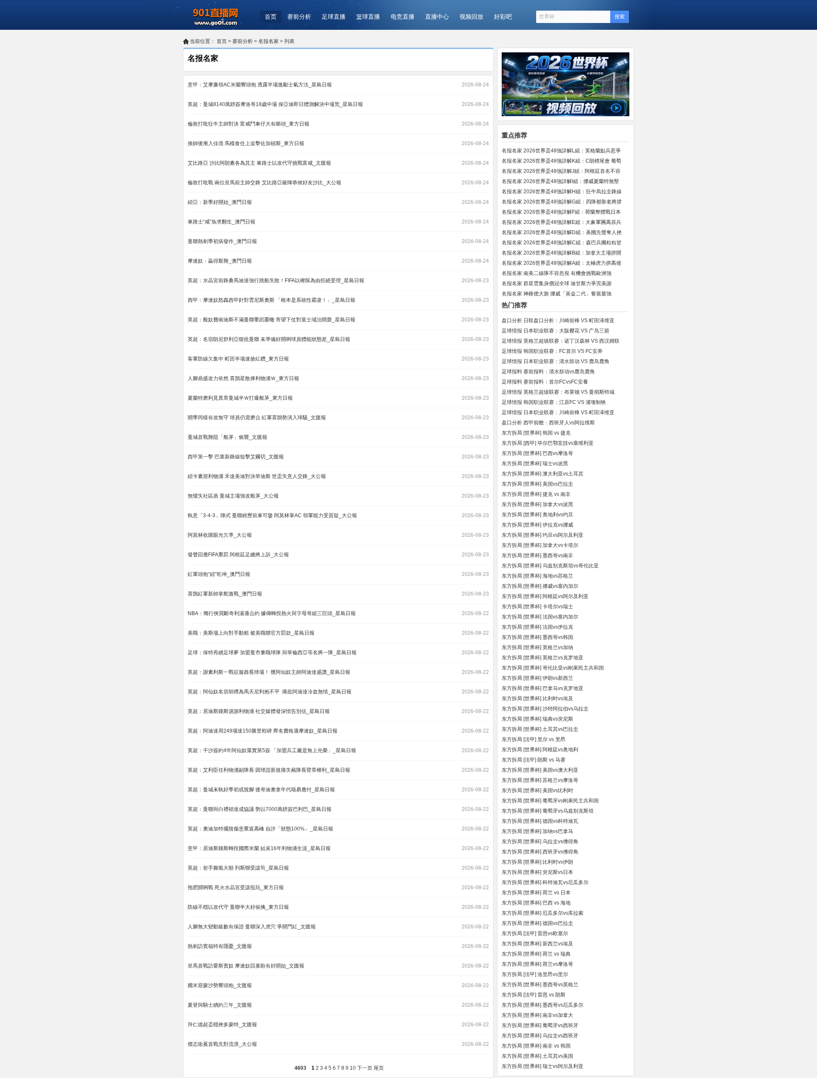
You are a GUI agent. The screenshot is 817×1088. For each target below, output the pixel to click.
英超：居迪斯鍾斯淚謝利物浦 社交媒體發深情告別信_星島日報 (259, 711)
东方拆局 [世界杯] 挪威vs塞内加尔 (540, 586)
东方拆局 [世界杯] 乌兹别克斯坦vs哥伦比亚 (550, 566)
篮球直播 (368, 16)
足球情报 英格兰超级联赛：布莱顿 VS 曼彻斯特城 (558, 392)
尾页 (379, 1068)
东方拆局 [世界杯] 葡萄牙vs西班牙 (540, 1025)
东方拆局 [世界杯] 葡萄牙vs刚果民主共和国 (550, 801)
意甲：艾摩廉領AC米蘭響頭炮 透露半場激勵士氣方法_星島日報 (260, 85)
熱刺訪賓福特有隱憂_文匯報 (220, 946)
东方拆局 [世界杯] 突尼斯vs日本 (537, 872)
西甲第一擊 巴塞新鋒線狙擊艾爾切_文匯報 (236, 457)
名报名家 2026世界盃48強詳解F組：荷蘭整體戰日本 (561, 212)
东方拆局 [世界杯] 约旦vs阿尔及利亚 (542, 535)
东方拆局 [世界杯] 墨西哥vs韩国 (537, 637)
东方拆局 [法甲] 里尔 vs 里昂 (534, 739)
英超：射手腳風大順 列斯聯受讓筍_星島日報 (238, 868)
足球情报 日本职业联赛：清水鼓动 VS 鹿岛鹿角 (555, 361)
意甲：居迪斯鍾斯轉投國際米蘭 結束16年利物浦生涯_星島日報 (259, 848)
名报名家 (268, 41)
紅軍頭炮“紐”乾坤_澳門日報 (219, 574)
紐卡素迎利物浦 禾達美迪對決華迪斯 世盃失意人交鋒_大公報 (257, 476)
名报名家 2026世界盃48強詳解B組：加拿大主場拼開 (561, 253)
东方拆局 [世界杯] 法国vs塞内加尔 (540, 617)
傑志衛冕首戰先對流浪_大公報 (222, 1044)
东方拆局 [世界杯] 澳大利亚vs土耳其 (542, 474)
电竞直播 (402, 16)
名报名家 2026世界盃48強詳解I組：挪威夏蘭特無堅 (560, 181)
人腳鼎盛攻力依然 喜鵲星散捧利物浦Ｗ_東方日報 (243, 378)
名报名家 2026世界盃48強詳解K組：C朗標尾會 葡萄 (561, 161)
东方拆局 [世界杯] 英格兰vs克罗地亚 (542, 658)
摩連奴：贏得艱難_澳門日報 (220, 261)
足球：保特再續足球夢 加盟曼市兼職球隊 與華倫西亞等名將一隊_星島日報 (272, 653)
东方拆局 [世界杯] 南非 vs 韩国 (536, 1046)
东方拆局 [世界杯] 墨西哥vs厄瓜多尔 (542, 1005)
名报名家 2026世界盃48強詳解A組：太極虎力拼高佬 (561, 263)
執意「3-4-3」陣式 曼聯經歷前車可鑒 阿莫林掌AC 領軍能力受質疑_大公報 (272, 515)
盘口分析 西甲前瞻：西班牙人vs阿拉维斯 (548, 423)
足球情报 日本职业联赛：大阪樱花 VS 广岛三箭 (555, 331)
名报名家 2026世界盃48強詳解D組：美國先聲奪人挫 (562, 232)
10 (353, 1068)
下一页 (364, 1068)
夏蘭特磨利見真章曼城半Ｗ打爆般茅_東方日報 (240, 398)
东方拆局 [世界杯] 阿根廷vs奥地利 (540, 750)
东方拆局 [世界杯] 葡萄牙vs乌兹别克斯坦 (548, 811)
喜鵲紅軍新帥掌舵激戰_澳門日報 (225, 594)
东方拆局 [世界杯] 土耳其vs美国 (537, 1056)
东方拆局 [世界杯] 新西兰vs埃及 (537, 944)
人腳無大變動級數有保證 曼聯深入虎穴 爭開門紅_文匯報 (252, 927)
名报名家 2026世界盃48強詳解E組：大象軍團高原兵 (561, 222)
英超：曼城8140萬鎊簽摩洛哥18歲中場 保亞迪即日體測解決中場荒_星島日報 (275, 104)
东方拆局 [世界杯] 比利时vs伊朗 (537, 862)
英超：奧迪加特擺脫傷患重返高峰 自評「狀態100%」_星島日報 (260, 829)
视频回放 (471, 16)
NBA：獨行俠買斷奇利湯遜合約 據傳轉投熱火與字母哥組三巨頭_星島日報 (272, 613)
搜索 (619, 17)
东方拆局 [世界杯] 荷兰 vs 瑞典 (536, 954)
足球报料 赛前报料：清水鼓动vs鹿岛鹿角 (548, 372)
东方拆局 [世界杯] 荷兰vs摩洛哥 (537, 964)
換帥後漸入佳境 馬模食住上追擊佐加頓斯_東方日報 (246, 143)
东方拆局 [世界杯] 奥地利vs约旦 (537, 515)
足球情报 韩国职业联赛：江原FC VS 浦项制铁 (554, 402)
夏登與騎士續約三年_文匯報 (220, 1005)
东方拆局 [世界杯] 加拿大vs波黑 (537, 504)
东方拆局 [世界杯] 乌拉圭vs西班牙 (540, 1036)
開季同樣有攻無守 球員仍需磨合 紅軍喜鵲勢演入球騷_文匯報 (257, 418)
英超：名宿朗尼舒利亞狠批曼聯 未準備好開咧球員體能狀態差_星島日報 (269, 339)
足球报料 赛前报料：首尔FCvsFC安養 (545, 382)
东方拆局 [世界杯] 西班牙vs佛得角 (540, 852)
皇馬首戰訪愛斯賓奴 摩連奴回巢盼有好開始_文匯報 (246, 966)
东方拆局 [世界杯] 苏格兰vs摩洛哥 (540, 780)
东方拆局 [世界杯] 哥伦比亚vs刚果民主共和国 (553, 668)
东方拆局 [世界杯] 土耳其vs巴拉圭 (540, 729)
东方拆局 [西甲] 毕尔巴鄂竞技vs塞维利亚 (548, 443)
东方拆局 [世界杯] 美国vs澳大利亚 (540, 770)
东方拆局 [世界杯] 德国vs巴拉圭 (537, 923)
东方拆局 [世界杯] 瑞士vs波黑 (535, 464)
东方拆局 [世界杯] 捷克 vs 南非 (536, 494)
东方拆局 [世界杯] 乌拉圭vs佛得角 (540, 842)
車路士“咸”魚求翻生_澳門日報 (221, 222)
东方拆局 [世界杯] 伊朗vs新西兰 (537, 678)
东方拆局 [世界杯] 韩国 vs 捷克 (536, 433)
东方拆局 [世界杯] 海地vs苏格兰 (537, 576)
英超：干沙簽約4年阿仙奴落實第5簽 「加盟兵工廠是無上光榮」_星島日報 (272, 750)
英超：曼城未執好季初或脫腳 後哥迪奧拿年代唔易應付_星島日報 (261, 790)
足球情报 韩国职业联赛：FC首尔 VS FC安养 (552, 351)
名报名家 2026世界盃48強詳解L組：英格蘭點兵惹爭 (561, 151)
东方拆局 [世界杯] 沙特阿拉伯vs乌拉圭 (545, 709)
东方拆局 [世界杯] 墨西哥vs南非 (537, 555)
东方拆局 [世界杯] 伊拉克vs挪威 (537, 525)
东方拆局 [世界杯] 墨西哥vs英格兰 (540, 985)
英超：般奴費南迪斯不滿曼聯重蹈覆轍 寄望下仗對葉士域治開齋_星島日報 (271, 320)
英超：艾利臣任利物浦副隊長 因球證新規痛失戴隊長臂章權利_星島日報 (269, 770)
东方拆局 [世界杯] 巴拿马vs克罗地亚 (542, 688)
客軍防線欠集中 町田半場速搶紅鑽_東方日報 (238, 359)
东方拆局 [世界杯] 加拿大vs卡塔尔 (540, 545)
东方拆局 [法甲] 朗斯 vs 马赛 (534, 760)
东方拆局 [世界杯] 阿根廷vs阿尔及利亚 (545, 596)
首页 (271, 16)
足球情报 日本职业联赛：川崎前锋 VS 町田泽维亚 (558, 412)
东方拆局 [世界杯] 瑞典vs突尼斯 (537, 719)
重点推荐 (514, 135)
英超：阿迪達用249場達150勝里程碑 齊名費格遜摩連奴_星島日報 (262, 731)
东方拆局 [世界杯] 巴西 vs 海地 (536, 903)
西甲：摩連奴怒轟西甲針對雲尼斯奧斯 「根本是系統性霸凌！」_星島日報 (271, 300)
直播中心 (437, 16)
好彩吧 (503, 16)
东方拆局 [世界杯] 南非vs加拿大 (537, 1015)
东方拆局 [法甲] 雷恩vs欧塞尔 (535, 933)
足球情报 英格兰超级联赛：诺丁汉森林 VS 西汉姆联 (561, 341)
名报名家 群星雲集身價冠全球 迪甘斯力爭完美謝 (556, 283)
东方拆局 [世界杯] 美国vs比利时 (537, 790)
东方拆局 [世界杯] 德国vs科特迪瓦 (540, 821)
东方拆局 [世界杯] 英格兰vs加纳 (537, 647)
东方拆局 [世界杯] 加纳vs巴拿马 (537, 831)
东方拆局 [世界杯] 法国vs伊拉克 (537, 627)
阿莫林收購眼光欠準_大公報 (220, 535)
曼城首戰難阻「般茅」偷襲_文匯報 (227, 437)
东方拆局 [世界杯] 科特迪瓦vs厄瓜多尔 (545, 882)
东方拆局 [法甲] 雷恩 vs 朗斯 (534, 995)
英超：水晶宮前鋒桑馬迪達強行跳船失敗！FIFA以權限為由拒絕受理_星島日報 (276, 280)
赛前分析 (299, 16)
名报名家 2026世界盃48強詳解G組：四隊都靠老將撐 (562, 202)
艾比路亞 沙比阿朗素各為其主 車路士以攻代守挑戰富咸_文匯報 (259, 163)
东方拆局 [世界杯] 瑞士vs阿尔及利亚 (542, 1066)
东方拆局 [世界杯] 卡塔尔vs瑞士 (537, 607)
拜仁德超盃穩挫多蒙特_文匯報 (222, 1025)
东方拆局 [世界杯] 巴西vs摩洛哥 (537, 453)
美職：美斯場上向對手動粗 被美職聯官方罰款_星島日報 (251, 633)
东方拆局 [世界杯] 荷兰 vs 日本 (536, 893)
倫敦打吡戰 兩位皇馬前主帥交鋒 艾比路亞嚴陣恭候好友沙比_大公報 (264, 183)
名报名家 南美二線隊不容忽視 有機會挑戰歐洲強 (556, 273)
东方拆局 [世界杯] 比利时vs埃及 (537, 698)
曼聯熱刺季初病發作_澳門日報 (222, 241)
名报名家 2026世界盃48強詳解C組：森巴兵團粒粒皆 (562, 243)
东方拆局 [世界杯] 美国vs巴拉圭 (537, 484)
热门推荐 (514, 305)
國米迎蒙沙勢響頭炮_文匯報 (220, 985)
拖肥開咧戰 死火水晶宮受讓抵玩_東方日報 (236, 887)
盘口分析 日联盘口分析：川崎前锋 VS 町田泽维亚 (558, 321)
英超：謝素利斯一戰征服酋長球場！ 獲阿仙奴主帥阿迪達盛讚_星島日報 (269, 672)
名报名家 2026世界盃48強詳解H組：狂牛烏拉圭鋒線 (562, 192)
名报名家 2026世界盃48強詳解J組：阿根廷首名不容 (561, 171)
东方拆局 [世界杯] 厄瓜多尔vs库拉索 (542, 913)
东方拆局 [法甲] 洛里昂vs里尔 (535, 974)
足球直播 (334, 16)
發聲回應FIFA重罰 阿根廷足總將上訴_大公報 (238, 555)
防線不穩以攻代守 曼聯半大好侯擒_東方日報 (238, 907)
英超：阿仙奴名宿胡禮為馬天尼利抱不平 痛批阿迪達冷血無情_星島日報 (269, 692)
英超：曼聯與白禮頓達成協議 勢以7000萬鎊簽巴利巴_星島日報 (259, 809)
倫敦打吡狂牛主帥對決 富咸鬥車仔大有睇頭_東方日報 (248, 124)
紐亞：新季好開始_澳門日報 (220, 202)
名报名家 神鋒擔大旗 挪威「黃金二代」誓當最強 (556, 294)
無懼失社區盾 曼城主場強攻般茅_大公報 (233, 496)
